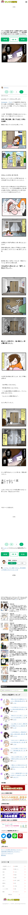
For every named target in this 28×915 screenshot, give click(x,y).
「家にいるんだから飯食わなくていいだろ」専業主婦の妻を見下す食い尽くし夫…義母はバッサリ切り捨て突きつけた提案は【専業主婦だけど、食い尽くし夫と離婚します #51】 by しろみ (18, 628)
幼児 (15, 883)
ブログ (10, 102)
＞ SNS (21, 563)
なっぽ (14, 727)
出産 (3, 874)
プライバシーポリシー (7, 853)
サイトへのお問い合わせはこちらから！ (12, 849)
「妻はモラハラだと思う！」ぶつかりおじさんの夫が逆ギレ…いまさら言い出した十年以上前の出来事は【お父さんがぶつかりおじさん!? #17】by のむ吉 (18, 617)
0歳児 (15, 874)
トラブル (5, 568)
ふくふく (15, 711)
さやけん (6, 87)
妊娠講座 (4, 869)
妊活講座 (16, 866)
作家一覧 (14, 39)
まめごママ (15, 777)
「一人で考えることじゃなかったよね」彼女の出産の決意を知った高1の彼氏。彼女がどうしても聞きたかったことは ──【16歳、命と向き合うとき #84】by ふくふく (18, 608)
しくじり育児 (5, 888)
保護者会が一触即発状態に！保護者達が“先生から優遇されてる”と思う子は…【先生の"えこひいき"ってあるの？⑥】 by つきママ (18, 662)
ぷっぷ (14, 760)
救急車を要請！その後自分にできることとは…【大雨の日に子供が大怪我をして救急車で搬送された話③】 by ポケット (18, 654)
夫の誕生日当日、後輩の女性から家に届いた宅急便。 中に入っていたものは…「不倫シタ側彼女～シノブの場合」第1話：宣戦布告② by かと (18, 679)
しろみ (14, 703)
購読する (4, 686)
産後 (13, 568)
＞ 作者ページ (12, 563)
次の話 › (23, 39)
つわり (15, 872)
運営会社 (3, 855)
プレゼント (16, 891)
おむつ (4, 880)
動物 (3, 891)
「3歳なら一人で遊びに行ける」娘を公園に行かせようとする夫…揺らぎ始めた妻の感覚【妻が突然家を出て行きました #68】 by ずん (18, 637)
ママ (10, 568)
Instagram (4, 102)
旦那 (15, 888)
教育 (3, 886)
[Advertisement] (14, 17)
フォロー (4, 548)
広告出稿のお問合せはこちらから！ (10, 851)
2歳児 (15, 877)
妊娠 (3, 872)
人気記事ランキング (7, 866)
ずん (14, 769)
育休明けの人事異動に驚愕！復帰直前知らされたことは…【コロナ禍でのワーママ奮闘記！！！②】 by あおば (18, 670)
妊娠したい (16, 869)
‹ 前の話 (5, 39)
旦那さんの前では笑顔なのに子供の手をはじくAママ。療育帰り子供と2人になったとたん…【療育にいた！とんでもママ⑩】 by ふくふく (18, 646)
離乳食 (4, 883)
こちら (16, 599)
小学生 (15, 886)
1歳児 (4, 877)
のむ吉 (14, 719)
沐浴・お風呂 (17, 880)
